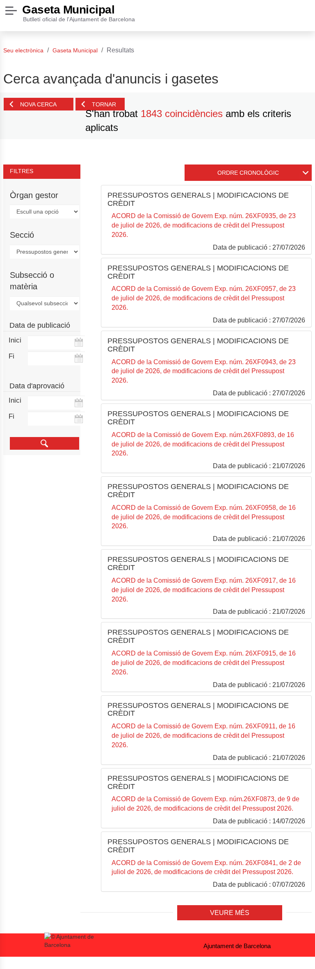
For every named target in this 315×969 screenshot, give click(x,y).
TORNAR (104, 104)
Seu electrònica (23, 50)
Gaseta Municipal (68, 9)
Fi (11, 356)
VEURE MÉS (229, 912)
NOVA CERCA (38, 104)
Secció (22, 234)
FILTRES (21, 171)
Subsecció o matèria (32, 280)
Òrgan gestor (34, 195)
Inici (12, 340)
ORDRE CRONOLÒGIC (248, 172)
